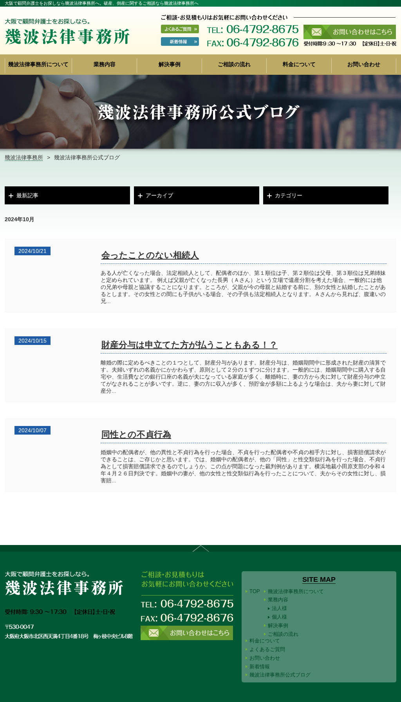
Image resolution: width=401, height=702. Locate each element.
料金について (299, 64)
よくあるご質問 (267, 649)
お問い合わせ (363, 64)
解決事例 (170, 64)
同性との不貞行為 (136, 434)
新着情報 (259, 667)
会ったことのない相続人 (150, 255)
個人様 (279, 617)
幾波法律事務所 (24, 157)
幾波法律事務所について (38, 64)
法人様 (279, 608)
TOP (254, 591)
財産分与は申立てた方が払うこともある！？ (189, 345)
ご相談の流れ (234, 64)
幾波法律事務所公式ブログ (280, 675)
